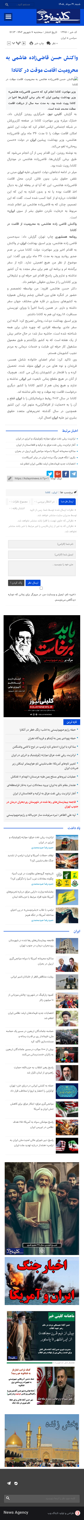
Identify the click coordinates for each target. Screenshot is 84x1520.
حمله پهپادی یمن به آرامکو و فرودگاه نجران (52, 738)
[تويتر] (50, 474)
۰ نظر (55, 43)
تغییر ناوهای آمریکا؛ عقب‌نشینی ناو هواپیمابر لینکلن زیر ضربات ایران (45, 766)
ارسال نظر (33, 583)
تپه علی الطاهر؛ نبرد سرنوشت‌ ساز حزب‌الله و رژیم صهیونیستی (41, 815)
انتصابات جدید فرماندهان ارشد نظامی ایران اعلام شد (47, 464)
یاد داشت (74, 828)
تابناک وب (53, 1513)
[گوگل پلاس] (57, 474)
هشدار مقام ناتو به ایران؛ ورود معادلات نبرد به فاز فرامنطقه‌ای (41, 785)
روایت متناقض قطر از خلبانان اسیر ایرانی (32, 977)
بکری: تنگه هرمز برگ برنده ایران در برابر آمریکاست (48, 458)
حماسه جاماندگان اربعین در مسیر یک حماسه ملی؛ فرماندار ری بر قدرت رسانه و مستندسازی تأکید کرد (30, 1036)
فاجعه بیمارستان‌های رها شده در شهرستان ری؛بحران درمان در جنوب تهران (42, 804)
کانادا (47, 493)
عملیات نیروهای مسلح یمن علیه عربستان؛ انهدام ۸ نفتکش (43, 776)
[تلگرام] (73, 474)
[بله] (16, 1483)
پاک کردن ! (16, 583)
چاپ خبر (39, 43)
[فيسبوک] (65, 474)
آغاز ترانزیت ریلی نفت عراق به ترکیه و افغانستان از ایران (45, 445)
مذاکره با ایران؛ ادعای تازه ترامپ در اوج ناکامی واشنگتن (44, 747)
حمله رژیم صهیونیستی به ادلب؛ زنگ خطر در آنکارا (47, 729)
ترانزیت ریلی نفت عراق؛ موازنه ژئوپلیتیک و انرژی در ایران (45, 439)
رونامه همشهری (66, 236)
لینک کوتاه (56, 479)
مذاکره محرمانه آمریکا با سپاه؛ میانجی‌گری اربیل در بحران (45, 451)
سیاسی (73, 38)
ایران (63, 38)
